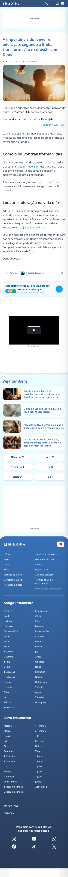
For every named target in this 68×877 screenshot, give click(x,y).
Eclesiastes (41, 610)
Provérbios (9, 707)
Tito (37, 735)
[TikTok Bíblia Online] (34, 846)
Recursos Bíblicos (13, 584)
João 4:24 (33, 166)
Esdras (7, 681)
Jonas (38, 666)
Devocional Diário (13, 579)
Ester (6, 692)
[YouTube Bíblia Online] (34, 838)
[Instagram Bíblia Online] (13, 838)
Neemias (8, 687)
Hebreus (39, 746)
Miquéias (40, 671)
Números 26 (17, 457)
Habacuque (41, 681)
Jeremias (39, 626)
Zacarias (39, 697)
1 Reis (7, 661)
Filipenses (9, 776)
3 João (38, 776)
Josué (6, 636)
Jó (5, 697)
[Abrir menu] (62, 3)
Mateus (8, 725)
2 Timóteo (40, 730)
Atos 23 (50, 457)
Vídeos (38, 564)
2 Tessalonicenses (13, 791)
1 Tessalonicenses (13, 786)
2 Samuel (9, 656)
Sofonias (39, 687)
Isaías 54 (17, 476)
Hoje (6, 559)
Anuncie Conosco (44, 574)
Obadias (39, 661)
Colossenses (10, 781)
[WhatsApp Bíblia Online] (54, 838)
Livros (7, 564)
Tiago (38, 751)
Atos (6, 746)
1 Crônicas (9, 671)
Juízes (7, 641)
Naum (38, 676)
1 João (38, 766)
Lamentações (42, 631)
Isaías (38, 621)
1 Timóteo (40, 725)
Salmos (7, 702)
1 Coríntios (9, 756)
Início (7, 554)
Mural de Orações (44, 559)
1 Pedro (39, 756)
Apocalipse (41, 786)
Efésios (7, 771)
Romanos (9, 751)
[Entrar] (46, 3)
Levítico (8, 621)
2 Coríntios (9, 761)
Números (9, 626)
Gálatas (8, 766)
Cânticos (39, 616)
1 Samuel (9, 651)
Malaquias (40, 702)
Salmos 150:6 (50, 125)
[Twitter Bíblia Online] (54, 846)
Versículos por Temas (46, 554)
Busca (7, 569)
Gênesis (8, 610)
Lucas (7, 735)
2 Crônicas (9, 676)
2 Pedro (39, 761)
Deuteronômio (11, 631)
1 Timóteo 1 (17, 466)
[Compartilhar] (62, 125)
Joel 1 (50, 476)
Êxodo (7, 616)
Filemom (39, 740)
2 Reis (7, 666)
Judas (38, 781)
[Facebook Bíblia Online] (13, 846)
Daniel (38, 641)
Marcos (8, 730)
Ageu (38, 692)
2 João (38, 771)
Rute (6, 646)
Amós (38, 656)
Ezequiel (39, 636)
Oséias (38, 646)
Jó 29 (50, 466)
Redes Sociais (42, 569)
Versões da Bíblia (13, 574)
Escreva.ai (9, 812)
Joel (37, 651)
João (6, 740)
